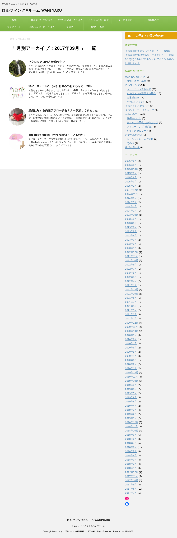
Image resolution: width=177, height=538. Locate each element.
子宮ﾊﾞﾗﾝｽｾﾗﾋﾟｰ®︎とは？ (69, 20)
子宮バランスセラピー (137, 105)
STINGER (129, 531)
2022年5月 (131, 277)
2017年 (21, 39)
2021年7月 (131, 302)
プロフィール (14, 27)
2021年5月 (131, 306)
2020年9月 (131, 335)
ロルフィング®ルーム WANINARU (32, 10)
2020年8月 (131, 339)
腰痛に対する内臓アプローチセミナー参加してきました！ (64, 110)
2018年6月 (131, 447)
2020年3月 (131, 360)
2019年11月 (131, 376)
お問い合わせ (97, 27)
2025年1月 (131, 185)
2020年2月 (131, 364)
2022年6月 (131, 273)
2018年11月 (131, 426)
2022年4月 (131, 281)
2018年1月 (131, 468)
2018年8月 (131, 439)
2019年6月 (131, 397)
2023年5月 (131, 231)
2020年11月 (131, 326)
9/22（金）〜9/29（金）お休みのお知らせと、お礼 (60, 86)
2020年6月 (131, 347)
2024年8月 (131, 198)
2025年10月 (131, 169)
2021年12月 (131, 289)
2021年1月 (131, 318)
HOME (14, 20)
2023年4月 (131, 235)
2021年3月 (131, 310)
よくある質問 (125, 20)
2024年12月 (131, 189)
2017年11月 (131, 476)
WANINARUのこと (135, 76)
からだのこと (132, 114)
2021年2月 (131, 314)
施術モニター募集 (136, 81)
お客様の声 (153, 20)
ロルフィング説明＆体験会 (141, 93)
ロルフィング (132, 85)
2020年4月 (131, 356)
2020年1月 (131, 368)
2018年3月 (131, 459)
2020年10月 (131, 331)
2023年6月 (131, 227)
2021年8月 (131, 297)
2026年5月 (131, 165)
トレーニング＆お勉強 (139, 89)
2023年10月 (131, 214)
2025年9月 (131, 173)
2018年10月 (131, 430)
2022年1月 (131, 285)
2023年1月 (131, 248)
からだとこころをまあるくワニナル (88, 526)
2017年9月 (131, 484)
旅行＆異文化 (132, 147)
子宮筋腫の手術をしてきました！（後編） (148, 50)
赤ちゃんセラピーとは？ (42, 27)
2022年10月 (131, 260)
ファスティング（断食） (140, 126)
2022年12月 (131, 252)
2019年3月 (131, 409)
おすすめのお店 (133, 135)
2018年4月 (131, 455)
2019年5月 (131, 401)
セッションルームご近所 (140, 139)
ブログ (69, 27)
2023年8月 (131, 223)
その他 (130, 143)
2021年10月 (131, 293)
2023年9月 (131, 219)
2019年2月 (131, 414)
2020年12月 (131, 322)
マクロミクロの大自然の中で (46, 61)
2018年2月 (131, 463)
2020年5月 (131, 351)
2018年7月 (131, 443)
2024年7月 (131, 202)
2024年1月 (131, 210)
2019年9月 (131, 385)
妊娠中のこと (134, 118)
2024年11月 (131, 194)
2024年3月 (131, 206)
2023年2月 (131, 243)
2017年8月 (131, 488)
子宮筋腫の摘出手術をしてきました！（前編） (150, 55)
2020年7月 (131, 343)
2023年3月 (131, 239)
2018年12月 (131, 422)
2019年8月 (131, 389)
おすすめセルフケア (138, 130)
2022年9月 (131, 264)
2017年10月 (131, 480)
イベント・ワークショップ (139, 110)
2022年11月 (131, 256)
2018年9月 (131, 434)
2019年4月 (131, 405)
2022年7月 (131, 268)
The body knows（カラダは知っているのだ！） (59, 134)
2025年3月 (131, 181)
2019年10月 (131, 380)
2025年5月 (131, 177)
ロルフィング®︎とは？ (42, 20)
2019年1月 (131, 418)
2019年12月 (131, 372)
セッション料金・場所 (97, 20)
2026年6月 (131, 160)
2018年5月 (131, 451)
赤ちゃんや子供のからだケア (142, 122)
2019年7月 (131, 393)
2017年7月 (131, 492)
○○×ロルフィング (136, 101)
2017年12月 (131, 472)
